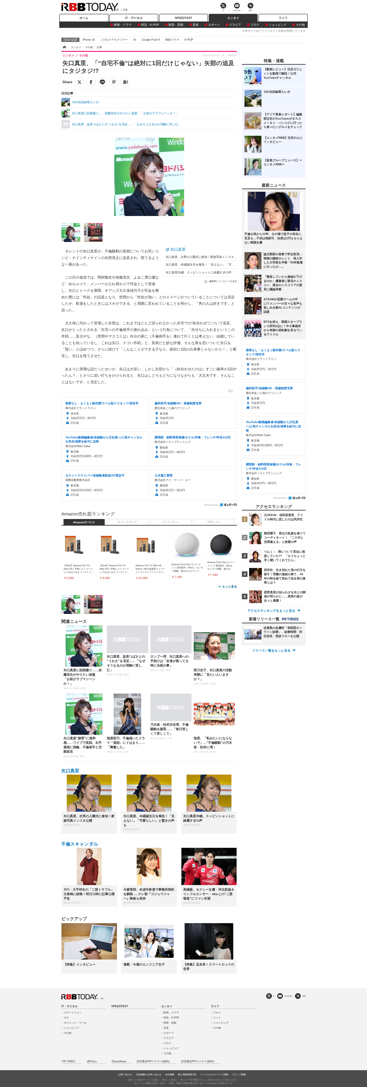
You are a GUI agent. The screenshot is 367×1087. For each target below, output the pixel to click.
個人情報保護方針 (187, 1074)
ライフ (283, 18)
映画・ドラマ (123, 24)
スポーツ (214, 24)
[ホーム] (64, 47)
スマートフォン (73, 1012)
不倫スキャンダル (79, 843)
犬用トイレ (214, 522)
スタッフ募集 (239, 1074)
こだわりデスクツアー (114, 39)
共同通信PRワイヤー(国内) (152, 1061)
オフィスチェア (127, 522)
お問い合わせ (125, 1074)
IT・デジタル (134, 18)
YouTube (288, 996)
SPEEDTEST (183, 18)
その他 (300, 24)
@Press (92, 1061)
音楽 (196, 24)
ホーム (83, 18)
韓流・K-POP (150, 24)
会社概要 (169, 1074)
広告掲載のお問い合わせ (148, 1074)
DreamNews (119, 1061)
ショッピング (278, 24)
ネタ (66, 1017)
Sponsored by (211, 505)
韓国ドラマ (172, 39)
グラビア (235, 24)
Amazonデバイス (84, 522)
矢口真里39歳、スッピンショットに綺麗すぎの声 (198, 272)
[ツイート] (79, 82)
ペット (217, 1017)
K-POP (189, 39)
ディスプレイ (170, 522)
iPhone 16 (88, 39)
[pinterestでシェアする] (114, 82)
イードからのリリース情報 (214, 1074)
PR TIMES (68, 1061)
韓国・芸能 (175, 24)
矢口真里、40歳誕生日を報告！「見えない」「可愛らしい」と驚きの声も (215, 264)
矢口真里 (178, 249)
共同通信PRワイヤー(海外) (197, 1061)
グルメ (217, 1012)
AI (134, 39)
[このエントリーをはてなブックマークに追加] (125, 82)
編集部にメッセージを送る (223, 281)
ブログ (254, 24)
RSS (304, 996)
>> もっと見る (227, 586)
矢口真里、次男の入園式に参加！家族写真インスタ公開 (203, 257)
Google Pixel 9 (151, 39)
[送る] (102, 82)
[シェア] (91, 82)
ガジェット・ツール (75, 1022)
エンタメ (233, 18)
